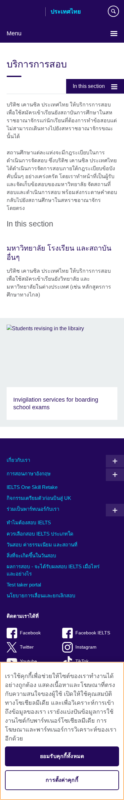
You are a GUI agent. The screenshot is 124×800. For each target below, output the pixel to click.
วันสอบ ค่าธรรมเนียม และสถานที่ (42, 544)
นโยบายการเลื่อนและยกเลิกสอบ (41, 595)
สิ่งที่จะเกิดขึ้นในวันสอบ (31, 555)
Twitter (27, 647)
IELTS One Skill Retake (32, 487)
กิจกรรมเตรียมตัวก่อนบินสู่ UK (39, 498)
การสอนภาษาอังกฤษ (29, 473)
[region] (62, 731)
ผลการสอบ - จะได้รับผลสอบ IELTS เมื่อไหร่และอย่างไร (53, 570)
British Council (23, 12)
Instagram (86, 647)
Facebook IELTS (92, 632)
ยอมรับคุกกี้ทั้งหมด (62, 756)
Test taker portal (24, 584)
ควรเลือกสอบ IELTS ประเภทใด (40, 534)
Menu (14, 33)
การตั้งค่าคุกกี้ (62, 780)
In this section (89, 86)
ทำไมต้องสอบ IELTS (29, 522)
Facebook (30, 632)
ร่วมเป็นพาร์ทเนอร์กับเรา (33, 509)
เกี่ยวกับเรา (18, 460)
